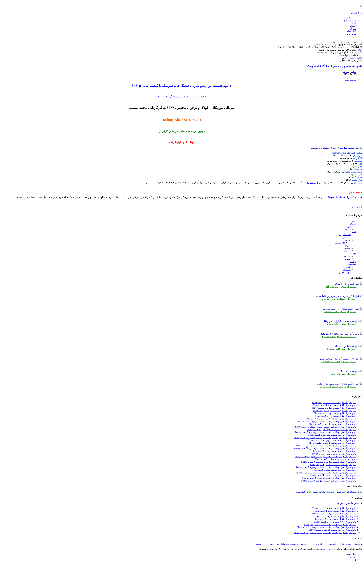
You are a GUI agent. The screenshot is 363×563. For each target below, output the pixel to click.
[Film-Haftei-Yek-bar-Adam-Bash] (342, 321)
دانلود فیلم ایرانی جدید (319, 544)
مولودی (347, 259)
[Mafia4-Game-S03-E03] (340, 334)
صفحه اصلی (350, 17)
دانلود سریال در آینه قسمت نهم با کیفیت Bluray (334, 454)
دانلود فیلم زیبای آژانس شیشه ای (340, 349)
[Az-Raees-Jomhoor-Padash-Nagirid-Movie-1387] (339, 384)
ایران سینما (293, 544)
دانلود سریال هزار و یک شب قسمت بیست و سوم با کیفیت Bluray (325, 456)
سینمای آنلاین (350, 20)
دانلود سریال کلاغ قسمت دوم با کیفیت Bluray (335, 413)
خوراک (353, 556)
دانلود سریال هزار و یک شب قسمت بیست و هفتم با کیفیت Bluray (325, 432)
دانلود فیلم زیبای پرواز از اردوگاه (341, 286)
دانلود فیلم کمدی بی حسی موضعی (340, 311)
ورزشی (347, 250)
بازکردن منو (356, 13)
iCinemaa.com (304, 544)
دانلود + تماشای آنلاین (352, 58)
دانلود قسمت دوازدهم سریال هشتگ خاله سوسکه (334, 65)
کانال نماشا (351, 31)
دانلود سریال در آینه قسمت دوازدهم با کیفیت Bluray (332, 440)
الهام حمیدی (312, 182)
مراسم (353, 261)
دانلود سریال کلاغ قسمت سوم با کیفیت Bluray (334, 410)
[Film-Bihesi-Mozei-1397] (342, 309)
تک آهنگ (347, 269)
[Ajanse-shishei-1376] (348, 346)
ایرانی (353, 71)
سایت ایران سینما (282, 544)
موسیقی (352, 264)
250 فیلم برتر (344, 234)
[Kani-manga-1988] (351, 371)
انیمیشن (352, 26)
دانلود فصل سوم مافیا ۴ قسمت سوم (339, 336)
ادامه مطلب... (355, 207)
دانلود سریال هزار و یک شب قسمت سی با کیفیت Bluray (330, 418)
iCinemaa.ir (357, 544)
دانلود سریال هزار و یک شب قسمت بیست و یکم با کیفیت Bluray (326, 472)
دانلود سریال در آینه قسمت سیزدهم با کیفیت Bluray (332, 435)
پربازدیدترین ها (344, 503)
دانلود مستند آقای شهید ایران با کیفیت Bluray (335, 459)
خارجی (347, 229)
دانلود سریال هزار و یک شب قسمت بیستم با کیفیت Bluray (329, 478)
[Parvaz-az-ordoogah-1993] (348, 284)
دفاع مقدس (339, 242)
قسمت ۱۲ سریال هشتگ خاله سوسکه (344, 197)
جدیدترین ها (356, 503)
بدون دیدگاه (350, 79)
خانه (360, 50)
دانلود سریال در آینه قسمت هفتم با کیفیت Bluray (333, 470)
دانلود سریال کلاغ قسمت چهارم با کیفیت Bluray (334, 408)
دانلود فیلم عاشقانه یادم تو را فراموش (338, 299)
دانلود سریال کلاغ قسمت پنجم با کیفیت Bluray (334, 405)
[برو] (334, 42)
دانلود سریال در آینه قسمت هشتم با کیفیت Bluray (333, 464)
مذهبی (353, 253)
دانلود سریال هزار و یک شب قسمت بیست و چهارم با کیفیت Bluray (325, 448)
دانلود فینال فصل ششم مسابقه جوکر (338, 361)
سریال (353, 28)
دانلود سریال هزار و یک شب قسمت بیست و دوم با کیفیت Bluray (326, 467)
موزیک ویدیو (345, 272)
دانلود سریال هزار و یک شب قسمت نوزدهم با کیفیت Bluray (328, 481)
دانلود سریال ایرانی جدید (264, 544)
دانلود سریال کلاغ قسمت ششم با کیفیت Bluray (334, 402)
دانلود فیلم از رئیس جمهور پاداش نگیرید (338, 386)
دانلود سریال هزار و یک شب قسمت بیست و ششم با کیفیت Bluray (325, 437)
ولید (354, 559)
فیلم (354, 23)
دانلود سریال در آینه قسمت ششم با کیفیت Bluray (333, 475)
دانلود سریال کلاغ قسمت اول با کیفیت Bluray (335, 416)
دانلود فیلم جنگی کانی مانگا (343, 374)
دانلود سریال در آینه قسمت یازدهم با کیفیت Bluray (332, 443)
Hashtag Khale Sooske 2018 (182, 120)
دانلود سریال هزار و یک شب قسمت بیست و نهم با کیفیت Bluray (326, 421)
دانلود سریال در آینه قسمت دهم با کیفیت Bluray (334, 451)
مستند (348, 248)
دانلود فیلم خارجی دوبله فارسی (340, 544)
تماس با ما (351, 34)
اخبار (354, 221)
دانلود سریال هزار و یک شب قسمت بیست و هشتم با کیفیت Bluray (325, 427)
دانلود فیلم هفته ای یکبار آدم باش (341, 324)
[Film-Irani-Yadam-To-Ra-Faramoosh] (338, 296)
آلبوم (348, 267)
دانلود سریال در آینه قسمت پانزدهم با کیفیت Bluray (332, 424)
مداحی (347, 256)
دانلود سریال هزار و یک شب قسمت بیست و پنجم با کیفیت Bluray (326, 445)
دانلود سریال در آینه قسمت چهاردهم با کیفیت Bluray (331, 429)
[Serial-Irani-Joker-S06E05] (341, 359)
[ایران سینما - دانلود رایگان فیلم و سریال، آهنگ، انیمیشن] (361, 5)
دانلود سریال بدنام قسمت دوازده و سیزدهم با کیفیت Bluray (328, 462)
